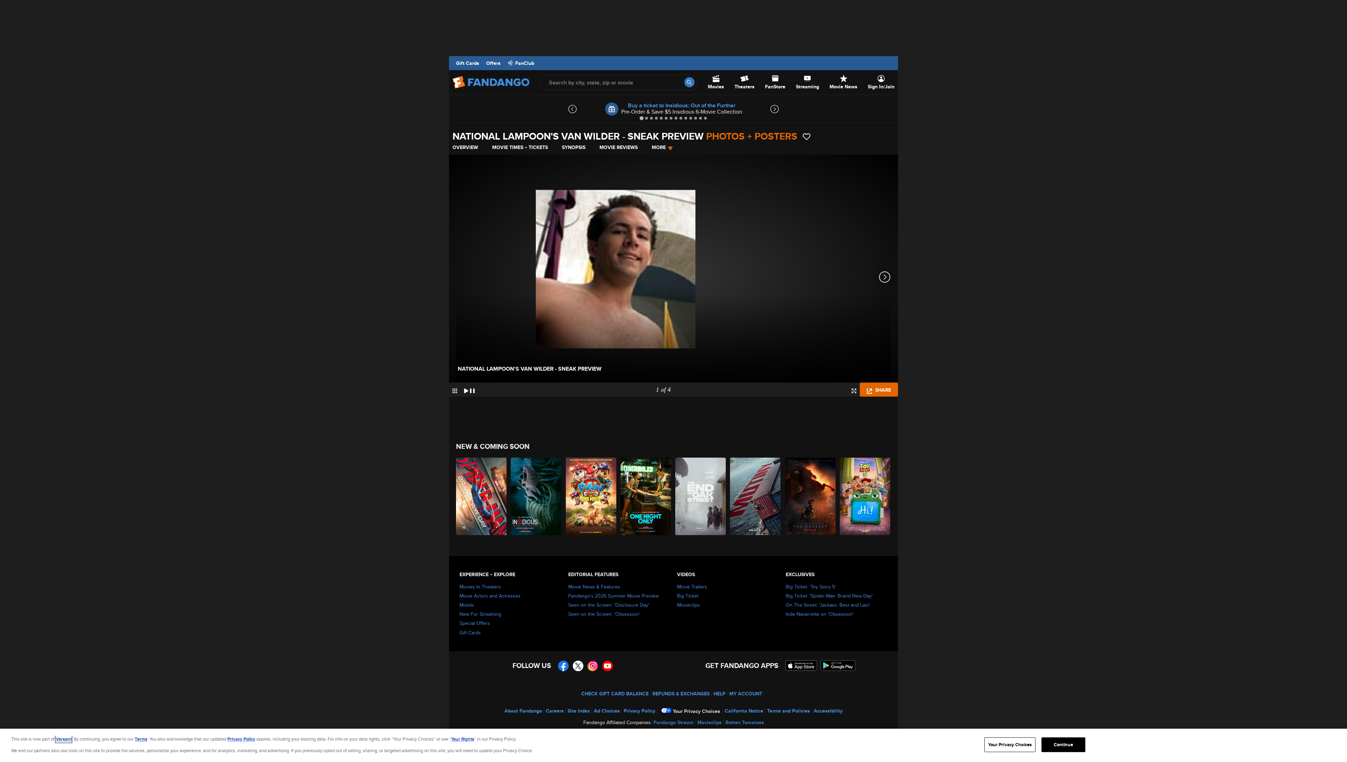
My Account (745, 693)
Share (882, 389)
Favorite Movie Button (807, 136)
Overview (465, 147)
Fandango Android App (838, 665)
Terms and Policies (788, 710)
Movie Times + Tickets (520, 147)
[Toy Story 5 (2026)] (865, 496)
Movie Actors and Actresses (490, 595)
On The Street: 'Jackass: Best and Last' (828, 604)
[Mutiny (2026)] (755, 496)
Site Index (579, 710)
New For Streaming (480, 614)
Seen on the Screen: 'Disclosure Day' (608, 604)
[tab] (641, 118)
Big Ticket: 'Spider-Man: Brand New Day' (829, 595)
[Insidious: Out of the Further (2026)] (536, 496)
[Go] (689, 82)
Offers (493, 63)
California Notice (744, 710)
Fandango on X (578, 666)
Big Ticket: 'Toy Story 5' (811, 586)
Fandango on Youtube (607, 666)
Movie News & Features (594, 586)
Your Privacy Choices (696, 711)
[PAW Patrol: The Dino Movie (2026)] (591, 496)
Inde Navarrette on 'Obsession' (819, 614)
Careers (555, 710)
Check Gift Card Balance (615, 693)
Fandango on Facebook (563, 666)
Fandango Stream (673, 722)
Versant (64, 739)
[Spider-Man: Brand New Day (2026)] (481, 496)
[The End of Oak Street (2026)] (700, 496)
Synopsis (573, 147)
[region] (673, 745)
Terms (141, 739)
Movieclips (688, 604)
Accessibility (828, 710)
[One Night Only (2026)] (646, 496)
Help (719, 693)
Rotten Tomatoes (744, 722)
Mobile (467, 604)
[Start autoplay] (469, 390)
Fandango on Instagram (593, 666)
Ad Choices (607, 710)
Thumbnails (455, 391)
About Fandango (523, 710)
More (659, 147)
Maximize (854, 391)
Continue (1063, 744)
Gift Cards (467, 63)
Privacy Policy (639, 710)
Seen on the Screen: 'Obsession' (604, 614)
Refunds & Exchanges (681, 693)
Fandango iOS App (801, 665)
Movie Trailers (692, 586)
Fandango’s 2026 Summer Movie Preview (613, 595)
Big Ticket (687, 595)
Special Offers (475, 623)
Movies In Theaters (480, 586)
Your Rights (462, 739)
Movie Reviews (618, 147)
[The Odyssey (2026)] (810, 496)
